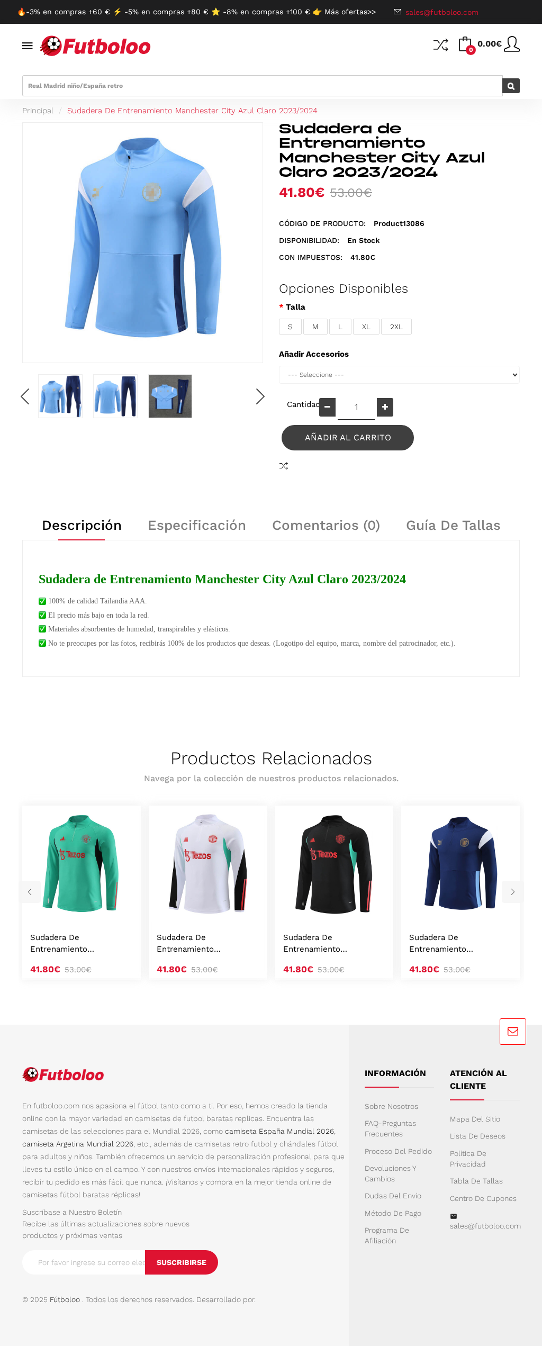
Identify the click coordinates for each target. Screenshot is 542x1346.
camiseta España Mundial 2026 (279, 1131)
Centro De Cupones (483, 1198)
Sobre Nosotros (391, 1106)
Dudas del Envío (393, 1195)
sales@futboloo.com (485, 1226)
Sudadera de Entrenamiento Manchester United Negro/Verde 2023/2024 (329, 944)
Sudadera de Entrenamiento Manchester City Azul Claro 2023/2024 (192, 110)
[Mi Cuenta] (512, 48)
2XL (396, 326)
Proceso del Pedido (398, 1151)
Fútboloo (65, 1299)
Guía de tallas (453, 525)
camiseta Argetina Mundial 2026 (77, 1144)
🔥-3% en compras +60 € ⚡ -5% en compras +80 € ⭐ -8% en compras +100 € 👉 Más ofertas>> (196, 11)
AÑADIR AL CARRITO (348, 437)
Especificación (197, 525)
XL (366, 326)
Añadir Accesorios (314, 354)
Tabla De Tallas (476, 1181)
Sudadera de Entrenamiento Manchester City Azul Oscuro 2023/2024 (449, 944)
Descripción (82, 525)
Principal (37, 110)
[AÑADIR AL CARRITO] (68, 910)
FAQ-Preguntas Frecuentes (390, 1128)
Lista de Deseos (477, 1136)
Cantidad (299, 404)
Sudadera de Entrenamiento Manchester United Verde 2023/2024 (79, 944)
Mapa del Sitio (475, 1119)
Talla (295, 307)
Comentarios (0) (326, 525)
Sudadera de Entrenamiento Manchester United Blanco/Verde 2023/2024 (205, 944)
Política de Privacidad (468, 1158)
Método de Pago (393, 1213)
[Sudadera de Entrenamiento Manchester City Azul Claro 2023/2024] (60, 396)
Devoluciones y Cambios (390, 1173)
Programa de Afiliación (387, 1235)
